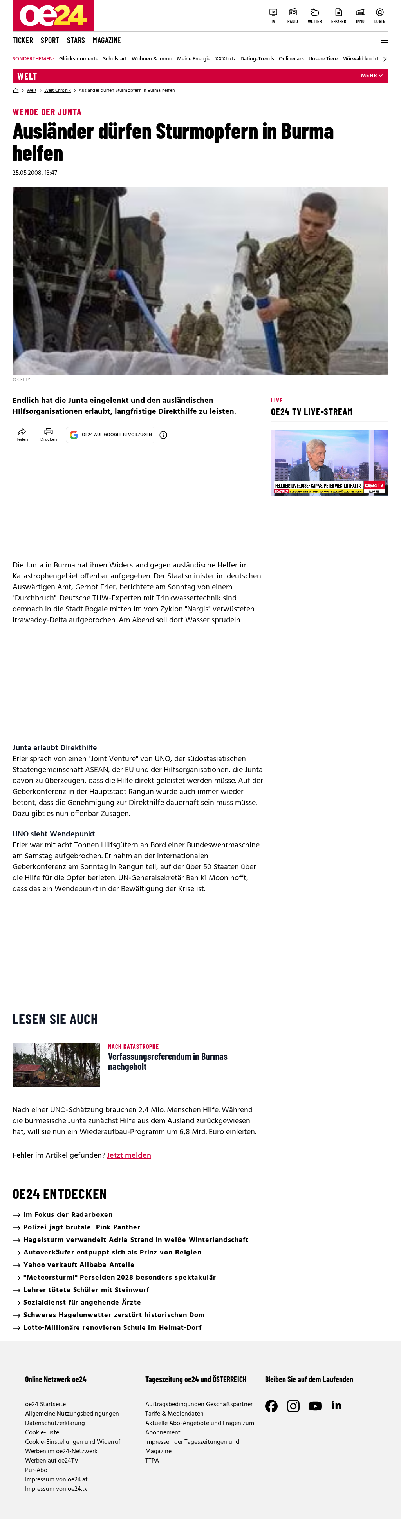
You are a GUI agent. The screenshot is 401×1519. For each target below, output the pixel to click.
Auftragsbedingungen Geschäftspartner (199, 1404)
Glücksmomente (78, 59)
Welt (27, 76)
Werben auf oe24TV (51, 1461)
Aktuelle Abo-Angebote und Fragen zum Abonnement (199, 1428)
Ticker (23, 40)
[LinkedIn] (337, 1406)
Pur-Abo (36, 1470)
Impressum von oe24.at (56, 1480)
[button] (283, 483)
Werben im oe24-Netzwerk (61, 1451)
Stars (76, 40)
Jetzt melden (129, 1155)
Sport (50, 40)
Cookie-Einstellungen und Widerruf (72, 1442)
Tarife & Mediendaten (174, 1414)
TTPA (152, 1461)
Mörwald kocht (360, 59)
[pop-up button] (363, 483)
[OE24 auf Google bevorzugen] (163, 435)
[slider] (309, 483)
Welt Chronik (57, 90)
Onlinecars (291, 59)
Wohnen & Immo (152, 59)
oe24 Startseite (45, 1404)
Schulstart (115, 59)
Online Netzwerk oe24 (56, 1379)
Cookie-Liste (42, 1433)
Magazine (107, 40)
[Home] (16, 90)
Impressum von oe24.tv (56, 1489)
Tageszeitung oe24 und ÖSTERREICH (196, 1379)
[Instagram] (293, 1406)
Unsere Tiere (323, 59)
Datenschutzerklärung (55, 1423)
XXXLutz (225, 59)
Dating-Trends (257, 59)
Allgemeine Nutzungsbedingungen (72, 1414)
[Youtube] (315, 1406)
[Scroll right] (384, 59)
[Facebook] (271, 1406)
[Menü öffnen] (384, 40)
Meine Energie (193, 59)
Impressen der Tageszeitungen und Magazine (192, 1447)
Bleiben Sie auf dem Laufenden (309, 1379)
